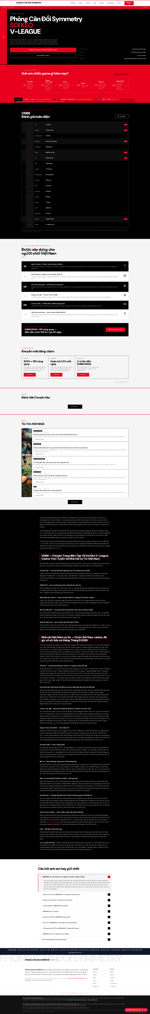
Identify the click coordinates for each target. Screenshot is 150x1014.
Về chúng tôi (113, 986)
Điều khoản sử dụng (47, 980)
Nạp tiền (112, 975)
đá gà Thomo (54, 950)
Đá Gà (88, 3)
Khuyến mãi (96, 986)
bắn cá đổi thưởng (72, 950)
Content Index (12, 950)
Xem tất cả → (75, 406)
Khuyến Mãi (110, 3)
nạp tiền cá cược (105, 950)
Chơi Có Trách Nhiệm (53, 822)
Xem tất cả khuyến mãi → (121, 382)
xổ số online (62, 950)
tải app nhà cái (125, 950)
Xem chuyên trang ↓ (43, 55)
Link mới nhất (113, 983)
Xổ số (94, 980)
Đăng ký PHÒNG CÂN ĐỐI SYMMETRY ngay (43, 50)
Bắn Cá (102, 3)
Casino (81, 3)
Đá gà (94, 977)
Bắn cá (94, 983)
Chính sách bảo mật (37, 980)
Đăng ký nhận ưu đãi (115, 329)
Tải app (112, 980)
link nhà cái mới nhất (136, 950)
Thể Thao (72, 3)
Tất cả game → (121, 116)
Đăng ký (112, 972)
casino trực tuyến (45, 950)
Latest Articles (21, 950)
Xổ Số (94, 3)
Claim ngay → (30, 374)
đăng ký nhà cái (95, 950)
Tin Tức (119, 3)
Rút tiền (112, 977)
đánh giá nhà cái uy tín (75, 952)
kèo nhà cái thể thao (33, 950)
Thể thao (95, 972)
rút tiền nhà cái (115, 950)
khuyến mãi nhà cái (84, 950)
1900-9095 (57, 1008)
